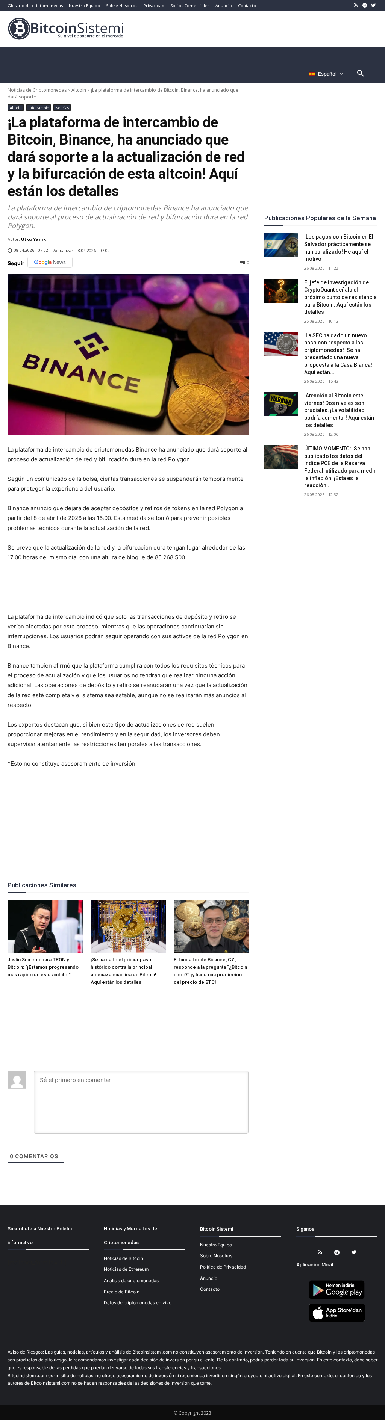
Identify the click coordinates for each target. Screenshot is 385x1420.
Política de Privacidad (223, 1267)
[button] (361, 74)
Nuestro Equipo (216, 1245)
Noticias (62, 107)
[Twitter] (373, 5)
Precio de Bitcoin (121, 1292)
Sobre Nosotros (216, 1255)
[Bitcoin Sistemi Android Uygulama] (337, 1297)
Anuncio (208, 1278)
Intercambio (38, 107)
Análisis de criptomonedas (131, 1280)
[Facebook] (84, 845)
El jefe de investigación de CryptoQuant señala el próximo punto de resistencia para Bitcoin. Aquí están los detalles (340, 297)
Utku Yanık (33, 239)
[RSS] (356, 5)
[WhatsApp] (119, 845)
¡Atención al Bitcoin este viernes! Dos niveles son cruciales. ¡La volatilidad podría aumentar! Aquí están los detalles (339, 410)
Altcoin (78, 90)
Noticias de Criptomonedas (37, 90)
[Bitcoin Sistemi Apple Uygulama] (337, 1320)
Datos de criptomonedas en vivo (137, 1302)
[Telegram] (364, 5)
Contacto (210, 1289)
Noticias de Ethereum (126, 1269)
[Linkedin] (136, 845)
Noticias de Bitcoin (123, 1258)
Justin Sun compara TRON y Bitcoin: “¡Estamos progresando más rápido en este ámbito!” (43, 967)
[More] (171, 845)
